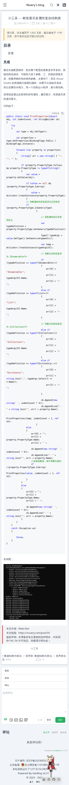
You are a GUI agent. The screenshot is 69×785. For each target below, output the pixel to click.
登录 (49, 719)
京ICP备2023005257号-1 (40, 760)
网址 (7, 685)
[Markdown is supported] (6, 720)
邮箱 (7, 677)
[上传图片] (21, 720)
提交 (60, 719)
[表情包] (16, 720)
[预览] (26, 720)
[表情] (11, 720)
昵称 (7, 670)
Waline (58, 750)
